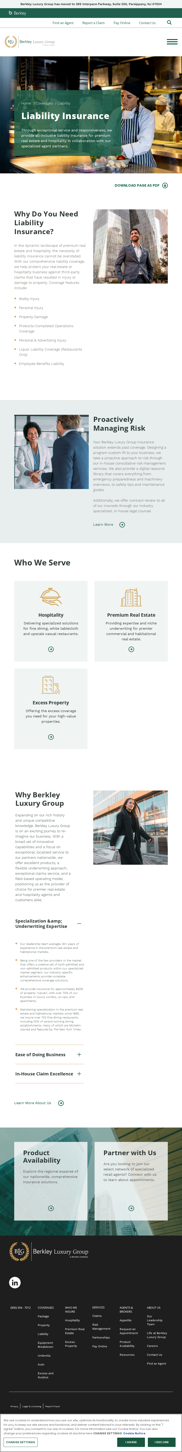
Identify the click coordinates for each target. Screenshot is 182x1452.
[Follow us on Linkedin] (15, 1283)
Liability (43, 1334)
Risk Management (101, 1326)
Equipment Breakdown (45, 1344)
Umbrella (44, 1355)
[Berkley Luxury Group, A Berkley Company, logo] (29, 42)
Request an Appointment (129, 1331)
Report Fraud (52, 1406)
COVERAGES (46, 1308)
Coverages (44, 103)
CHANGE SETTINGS (20, 1442)
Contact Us (147, 23)
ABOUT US (153, 1308)
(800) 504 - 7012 (20, 1308)
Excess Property (71, 1344)
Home (26, 103)
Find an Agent (63, 23)
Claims (97, 1315)
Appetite (126, 1320)
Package (43, 1316)
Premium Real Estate (75, 1331)
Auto (41, 1364)
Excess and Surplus (45, 1375)
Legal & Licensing (31, 1406)
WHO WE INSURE (71, 1310)
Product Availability (127, 1344)
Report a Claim (93, 23)
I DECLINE (162, 1442)
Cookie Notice (134, 1433)
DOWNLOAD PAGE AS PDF (137, 185)
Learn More (103, 524)
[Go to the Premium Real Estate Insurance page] (131, 649)
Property (44, 1325)
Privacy (14, 1406)
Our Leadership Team (154, 1320)
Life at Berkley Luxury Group (157, 1335)
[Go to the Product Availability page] (51, 1208)
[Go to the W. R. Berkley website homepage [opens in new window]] (17, 13)
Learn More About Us (32, 1103)
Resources (127, 1354)
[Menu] (172, 41)
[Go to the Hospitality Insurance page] (51, 649)
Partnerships (101, 1337)
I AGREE (131, 1442)
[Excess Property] (51, 737)
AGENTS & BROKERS (126, 1310)
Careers (152, 1346)
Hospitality (72, 1320)
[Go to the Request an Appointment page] (131, 1208)
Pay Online (122, 23)
